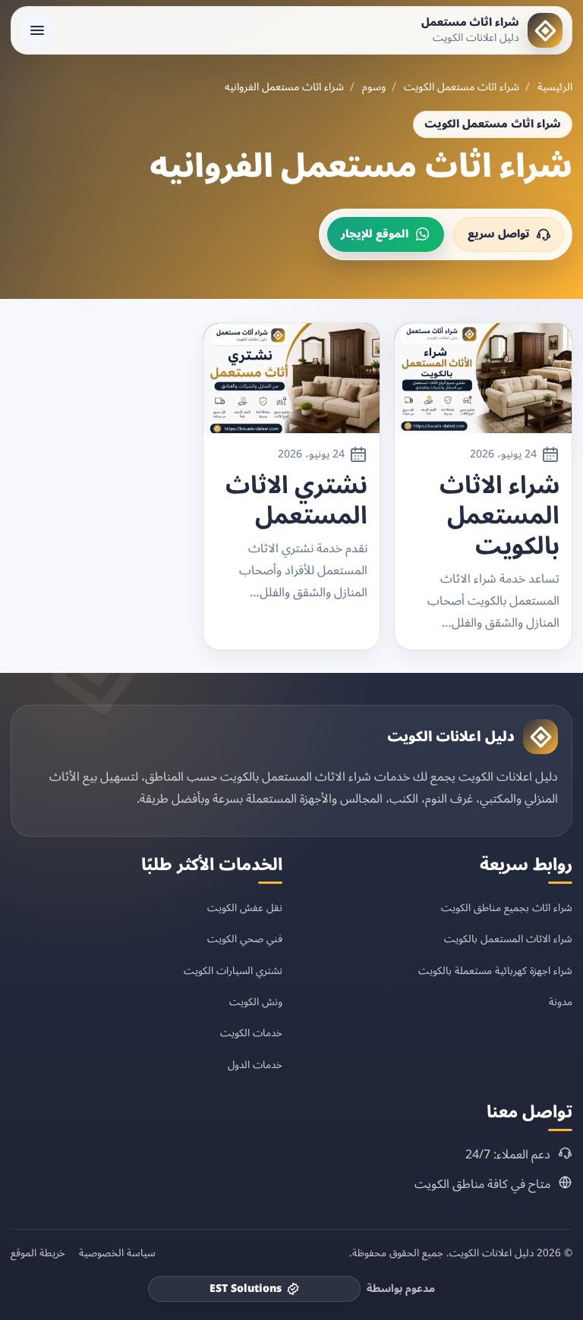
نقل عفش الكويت (244, 908)
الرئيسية (554, 87)
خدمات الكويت (251, 1033)
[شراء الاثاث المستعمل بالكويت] (483, 378)
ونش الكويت (255, 1002)
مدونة (560, 1002)
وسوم (374, 87)
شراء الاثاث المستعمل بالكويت (499, 515)
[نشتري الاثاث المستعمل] (291, 378)
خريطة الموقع (38, 1253)
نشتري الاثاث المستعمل (296, 500)
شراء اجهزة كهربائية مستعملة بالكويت (495, 971)
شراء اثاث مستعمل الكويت (461, 87)
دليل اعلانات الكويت (451, 736)
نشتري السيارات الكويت (233, 971)
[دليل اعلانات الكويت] (540, 736)
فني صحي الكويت (244, 939)
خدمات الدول (255, 1065)
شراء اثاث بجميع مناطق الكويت (506, 908)
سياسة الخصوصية (117, 1253)
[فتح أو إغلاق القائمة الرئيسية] (37, 30)
